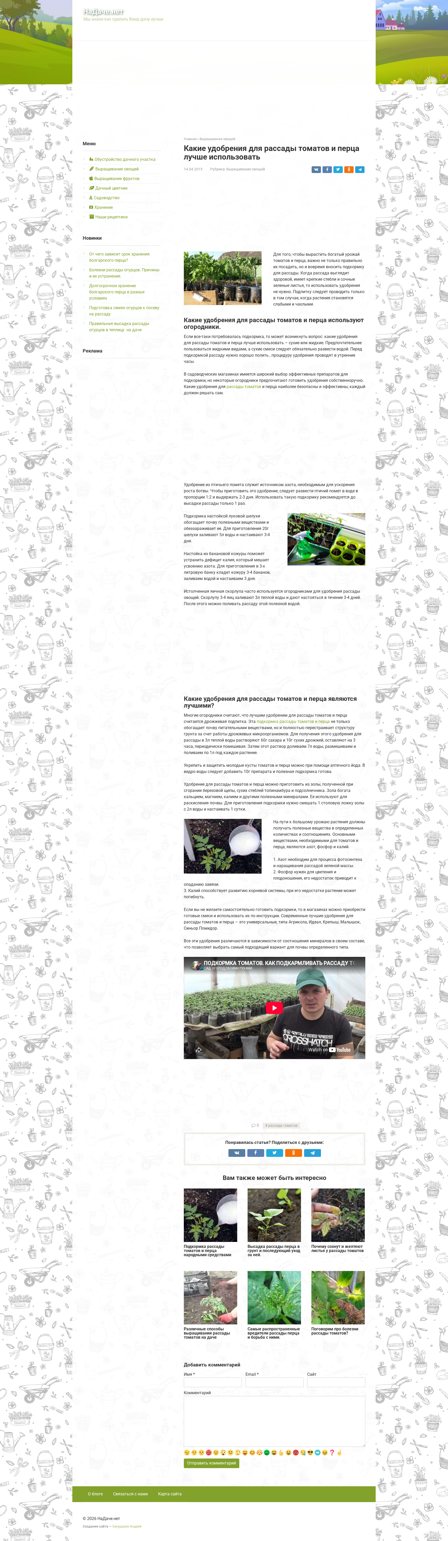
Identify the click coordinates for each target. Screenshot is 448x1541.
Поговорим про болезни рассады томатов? (334, 1331)
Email (252, 1374)
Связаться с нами (130, 1493)
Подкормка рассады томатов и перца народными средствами (208, 1251)
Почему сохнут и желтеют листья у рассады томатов (337, 1249)
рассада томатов (283, 1125)
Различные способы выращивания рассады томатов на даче (207, 1333)
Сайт (312, 1374)
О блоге (95, 1493)
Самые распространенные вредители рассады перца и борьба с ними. (274, 1333)
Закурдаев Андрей (127, 1526)
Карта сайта (170, 1493)
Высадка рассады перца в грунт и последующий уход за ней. (274, 1251)
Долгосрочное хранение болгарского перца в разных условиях (117, 292)
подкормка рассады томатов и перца (293, 721)
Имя (189, 1374)
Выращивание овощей (245, 169)
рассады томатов (244, 386)
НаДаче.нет (103, 11)
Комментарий (197, 1392)
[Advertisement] (224, 84)
